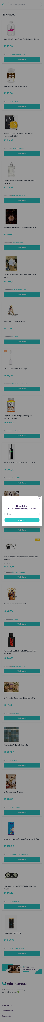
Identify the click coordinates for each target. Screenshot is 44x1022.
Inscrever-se (22, 520)
